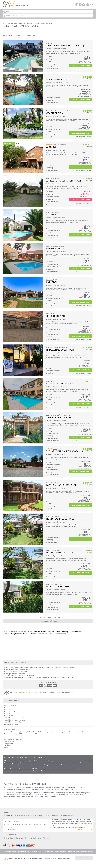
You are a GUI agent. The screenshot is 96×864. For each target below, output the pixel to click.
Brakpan (30, 732)
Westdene (49, 280)
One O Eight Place (56, 316)
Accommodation (19, 23)
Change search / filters (48, 621)
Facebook (10, 838)
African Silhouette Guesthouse (63, 180)
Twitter (30, 838)
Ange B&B (51, 146)
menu (88, 4)
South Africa (7, 23)
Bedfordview (15, 732)
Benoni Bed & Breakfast (12, 714)
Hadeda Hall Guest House (60, 349)
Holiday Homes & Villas (14, 722)
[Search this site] (76, 4)
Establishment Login (67, 816)
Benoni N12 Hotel (55, 248)
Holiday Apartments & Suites (16, 718)
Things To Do (8, 744)
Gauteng (29, 23)
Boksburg (23, 732)
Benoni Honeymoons (11, 724)
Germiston (43, 732)
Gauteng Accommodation (71, 632)
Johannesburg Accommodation (15, 634)
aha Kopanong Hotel (58, 79)
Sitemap (5, 860)
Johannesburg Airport (60, 732)
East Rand (49, 23)
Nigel (16, 734)
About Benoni (9, 742)
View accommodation (80, 65)
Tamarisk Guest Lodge (58, 417)
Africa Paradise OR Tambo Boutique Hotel (69, 45)
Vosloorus (45, 734)
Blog (47, 838)
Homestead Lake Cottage (60, 518)
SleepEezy (51, 214)
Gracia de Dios (54, 113)
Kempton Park (73, 732)
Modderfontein (9, 734)
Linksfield (82, 732)
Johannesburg (39, 23)
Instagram (20, 838)
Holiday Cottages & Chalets (16, 720)
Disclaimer (20, 816)
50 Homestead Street (57, 586)
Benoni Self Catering (11, 716)
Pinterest (39, 838)
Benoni (48, 43)
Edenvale (36, 732)
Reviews (7, 748)
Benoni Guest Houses (11, 712)
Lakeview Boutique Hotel (60, 383)
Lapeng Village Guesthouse (61, 485)
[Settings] (83, 4)
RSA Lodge (51, 282)
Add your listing (84, 858)
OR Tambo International (27, 734)
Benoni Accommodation (59, 634)
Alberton (7, 732)
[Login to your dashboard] (80, 4)
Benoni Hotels (9, 710)
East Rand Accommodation (39, 634)
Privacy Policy (30, 816)
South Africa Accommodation (49, 632)
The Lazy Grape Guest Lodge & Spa (64, 451)
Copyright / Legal (42, 816)
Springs (38, 734)
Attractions (8, 746)
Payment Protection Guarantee (22, 692)
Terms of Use (54, 816)
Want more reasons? (85, 830)
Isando (50, 732)
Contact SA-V (10, 816)
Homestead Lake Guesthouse (62, 552)
